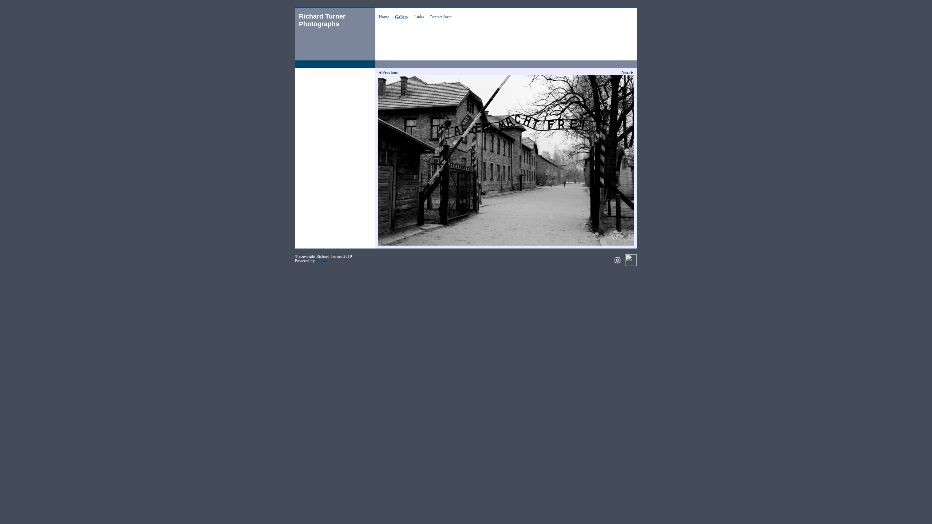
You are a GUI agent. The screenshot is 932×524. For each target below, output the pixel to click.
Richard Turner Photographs (322, 20)
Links (419, 17)
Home (384, 17)
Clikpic (322, 260)
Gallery (401, 17)
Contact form (441, 17)
